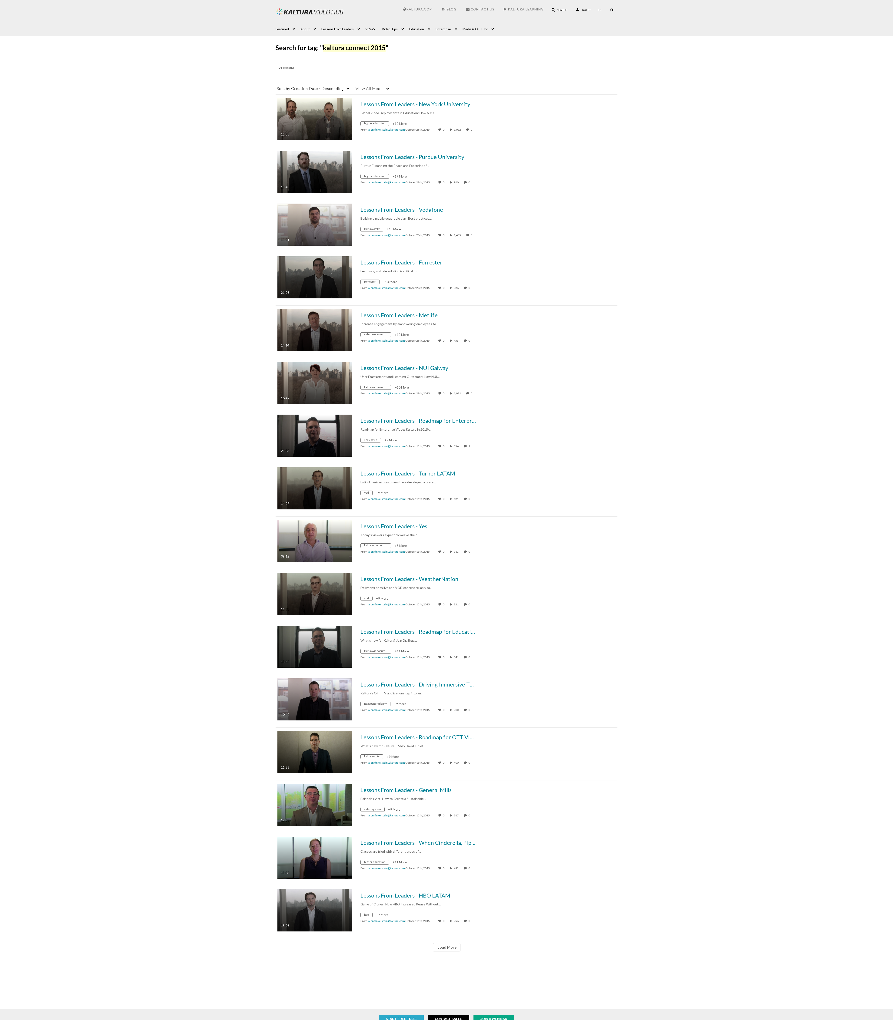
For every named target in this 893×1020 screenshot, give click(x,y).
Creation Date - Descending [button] (310, 88)
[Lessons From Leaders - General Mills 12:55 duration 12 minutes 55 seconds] (314, 804)
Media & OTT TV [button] (475, 29)
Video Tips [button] (390, 29)
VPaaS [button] (370, 29)
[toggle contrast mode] (611, 10)
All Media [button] (370, 88)
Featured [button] (282, 29)
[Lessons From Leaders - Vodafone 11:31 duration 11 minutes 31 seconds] (314, 224)
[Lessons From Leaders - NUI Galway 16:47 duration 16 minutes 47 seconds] (314, 382)
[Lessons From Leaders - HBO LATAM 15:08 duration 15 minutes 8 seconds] (314, 910)
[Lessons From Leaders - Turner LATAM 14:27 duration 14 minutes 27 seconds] (314, 488)
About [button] (305, 29)
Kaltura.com (419, 9)
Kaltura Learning (525, 9)
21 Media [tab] (286, 68)
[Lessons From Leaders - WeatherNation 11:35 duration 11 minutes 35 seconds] (314, 593)
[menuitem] (288, 28)
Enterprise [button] (443, 29)
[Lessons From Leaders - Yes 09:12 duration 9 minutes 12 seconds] (314, 541)
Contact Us (482, 9)
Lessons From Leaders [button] (337, 29)
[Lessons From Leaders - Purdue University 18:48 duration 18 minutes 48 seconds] (314, 171)
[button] (559, 10)
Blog (451, 9)
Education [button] (416, 29)
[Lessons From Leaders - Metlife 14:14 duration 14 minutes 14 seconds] (314, 330)
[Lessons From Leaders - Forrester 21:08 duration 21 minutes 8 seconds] (314, 277)
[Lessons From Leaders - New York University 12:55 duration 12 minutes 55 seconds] (314, 119)
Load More (446, 947)
